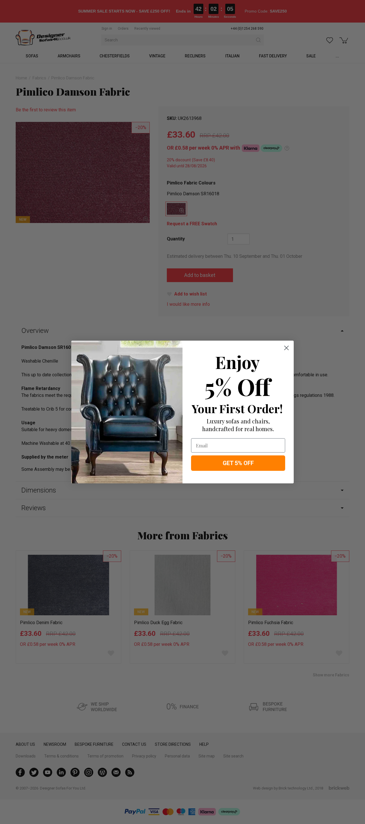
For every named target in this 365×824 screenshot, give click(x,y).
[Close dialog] (286, 348)
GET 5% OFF (238, 463)
